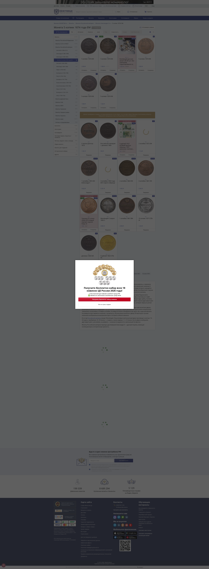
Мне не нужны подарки (104, 304)
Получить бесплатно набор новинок (104, 299)
